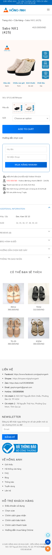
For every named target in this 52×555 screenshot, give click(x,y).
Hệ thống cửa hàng (13, 469)
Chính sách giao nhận (15, 515)
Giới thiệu (9, 464)
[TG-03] (13, 328)
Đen (17, 216)
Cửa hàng (18, 20)
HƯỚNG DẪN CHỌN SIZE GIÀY (13, 250)
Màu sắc (5, 108)
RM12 (13, 307)
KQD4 (38, 341)
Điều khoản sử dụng (15, 505)
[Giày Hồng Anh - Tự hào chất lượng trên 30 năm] (21, 10)
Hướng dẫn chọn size (12, 137)
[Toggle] (49, 207)
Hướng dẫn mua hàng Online (19, 530)
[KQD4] (38, 328)
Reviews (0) (5, 232)
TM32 (38, 307)
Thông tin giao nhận (11, 259)
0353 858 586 (12, 181)
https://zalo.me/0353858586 (21, 383)
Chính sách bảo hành (15, 520)
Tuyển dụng (10, 486)
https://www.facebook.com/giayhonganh (31, 374)
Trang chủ (7, 20)
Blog (7, 477)
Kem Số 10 (25, 216)
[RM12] (13, 293)
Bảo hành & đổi (8, 241)
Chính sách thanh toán (16, 525)
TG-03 (13, 341)
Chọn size (10, 510)
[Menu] (48, 9)
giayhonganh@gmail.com (21, 387)
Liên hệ (8, 490)
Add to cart (26, 129)
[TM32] (38, 293)
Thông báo (9, 482)
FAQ (7, 473)
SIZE (4, 118)
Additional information (12, 209)
